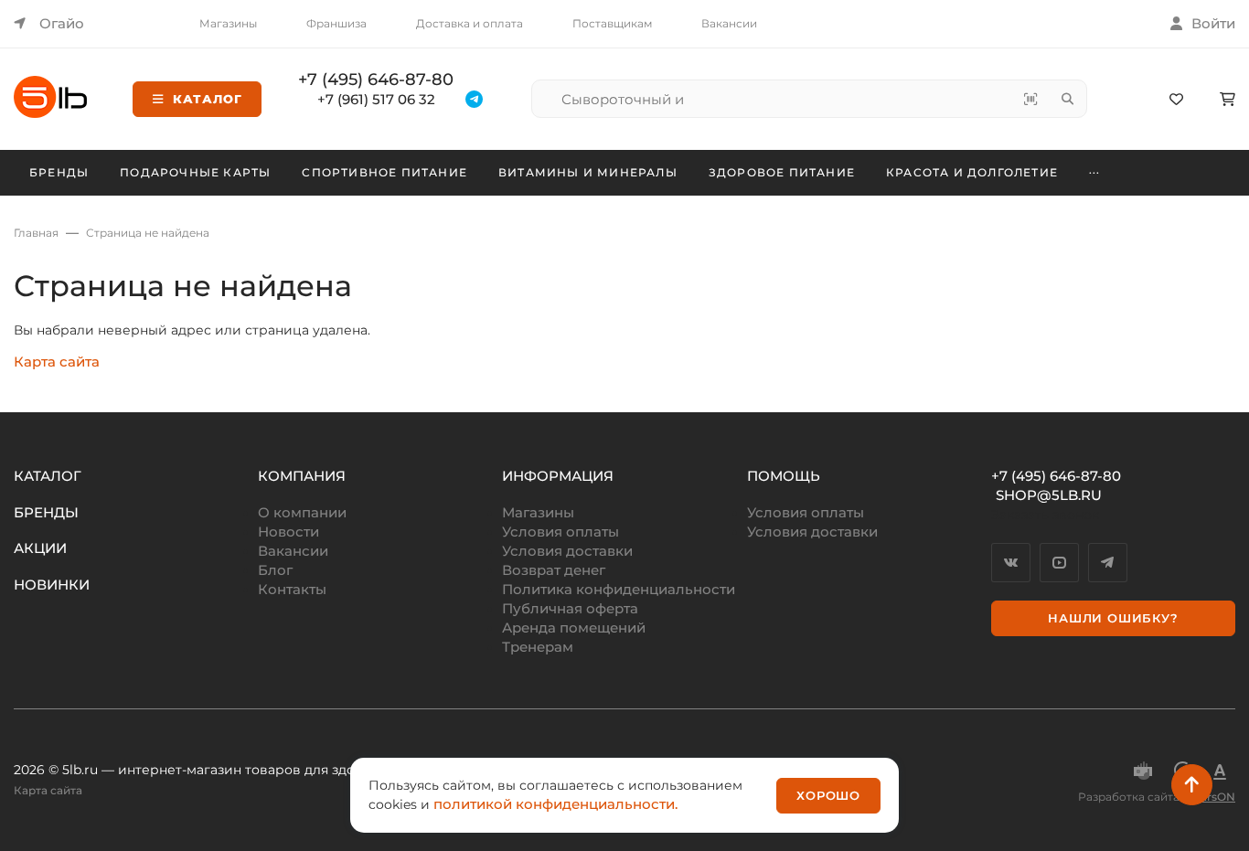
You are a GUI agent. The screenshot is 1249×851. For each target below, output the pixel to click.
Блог (275, 570)
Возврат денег (553, 570)
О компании (302, 512)
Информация (558, 475)
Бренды (59, 172)
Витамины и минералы (588, 172)
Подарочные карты (195, 172)
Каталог (207, 98)
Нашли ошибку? (1113, 618)
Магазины (228, 23)
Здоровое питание (782, 172)
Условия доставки (567, 550)
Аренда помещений (574, 627)
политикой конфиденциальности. (555, 804)
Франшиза (336, 23)
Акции (40, 548)
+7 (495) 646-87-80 (376, 79)
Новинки (52, 584)
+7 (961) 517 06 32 (376, 99)
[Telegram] (1107, 562)
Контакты (292, 589)
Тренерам (537, 646)
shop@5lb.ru (1049, 495)
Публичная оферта (570, 608)
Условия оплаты (560, 531)
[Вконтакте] (1010, 562)
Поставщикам (612, 23)
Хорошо (828, 795)
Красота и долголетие (972, 172)
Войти (1213, 23)
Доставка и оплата (469, 23)
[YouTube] (1059, 562)
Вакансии (729, 23)
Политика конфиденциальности (618, 589)
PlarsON (1212, 796)
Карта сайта (57, 361)
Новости (288, 531)
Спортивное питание (384, 172)
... (1095, 170)
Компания (302, 475)
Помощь (783, 475)
